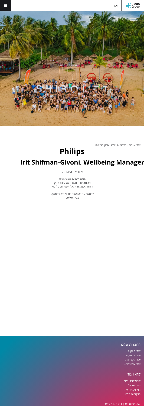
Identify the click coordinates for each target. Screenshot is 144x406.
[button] (5, 5)
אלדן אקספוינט (132, 359)
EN (116, 5)
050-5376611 (113, 403)
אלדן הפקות (134, 351)
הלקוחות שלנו (118, 145)
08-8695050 (133, 403)
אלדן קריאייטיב (133, 355)
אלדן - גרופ (134, 145)
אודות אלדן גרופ (132, 381)
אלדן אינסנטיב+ (132, 364)
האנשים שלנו (133, 385)
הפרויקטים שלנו (132, 389)
